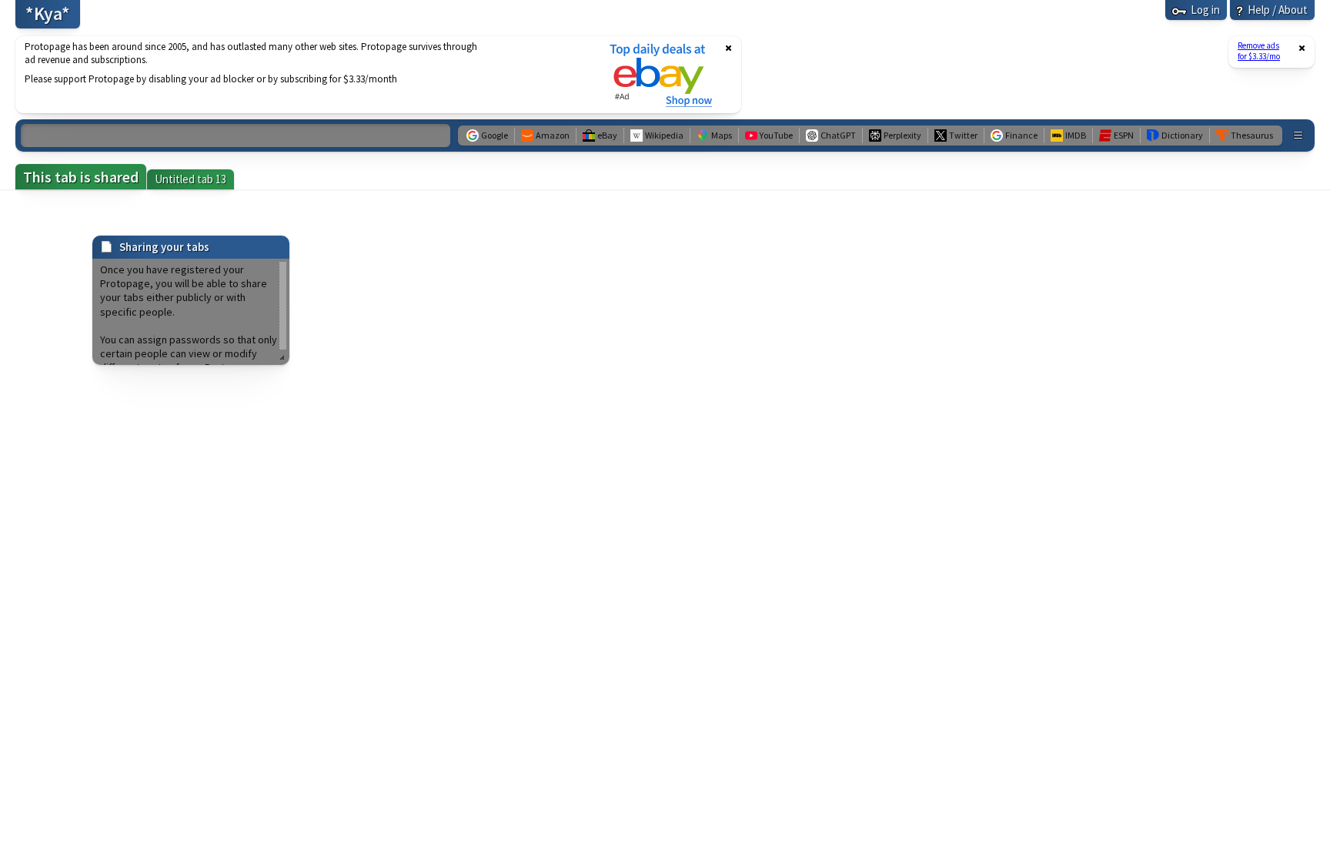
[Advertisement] (302, 74)
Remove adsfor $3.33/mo (1259, 51)
